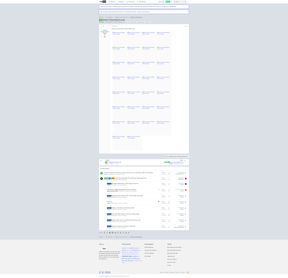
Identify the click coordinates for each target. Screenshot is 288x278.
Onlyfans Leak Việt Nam (130, 191)
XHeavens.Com (171, 256)
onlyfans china (125, 254)
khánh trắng (133, 22)
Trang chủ (182, 272)
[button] (116, 1)
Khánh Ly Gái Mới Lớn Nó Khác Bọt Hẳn (123, 208)
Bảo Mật (172, 272)
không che (135, 250)
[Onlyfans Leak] (102, 249)
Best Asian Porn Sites (172, 253)
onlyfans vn (148, 22)
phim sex (124, 258)
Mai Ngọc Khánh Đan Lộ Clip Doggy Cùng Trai (125, 183)
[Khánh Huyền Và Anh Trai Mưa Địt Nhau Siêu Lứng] (103, 221)
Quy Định (166, 272)
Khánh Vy (109, 202)
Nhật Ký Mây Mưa (123, 179)
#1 (187, 26)
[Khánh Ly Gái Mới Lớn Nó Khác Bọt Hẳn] (103, 209)
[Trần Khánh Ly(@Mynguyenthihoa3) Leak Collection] (103, 191)
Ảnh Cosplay (148, 256)
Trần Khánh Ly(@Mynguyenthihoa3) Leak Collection (121, 189)
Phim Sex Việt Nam (121, 185)
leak (140, 250)
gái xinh (137, 248)
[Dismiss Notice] (187, 12)
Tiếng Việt (107, 272)
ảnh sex (127, 22)
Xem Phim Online (171, 262)
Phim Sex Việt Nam (149, 253)
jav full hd (129, 250)
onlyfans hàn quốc (133, 254)
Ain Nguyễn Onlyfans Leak (113, 162)
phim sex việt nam (127, 260)
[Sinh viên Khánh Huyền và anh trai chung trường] (103, 215)
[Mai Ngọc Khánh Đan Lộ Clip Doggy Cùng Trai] (103, 184)
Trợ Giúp (177, 272)
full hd (127, 248)
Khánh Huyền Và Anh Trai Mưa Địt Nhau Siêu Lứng (126, 220)
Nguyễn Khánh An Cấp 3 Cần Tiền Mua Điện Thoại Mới (127, 195)
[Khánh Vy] (103, 203)
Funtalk (169, 265)
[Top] (186, 272)
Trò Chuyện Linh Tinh (120, 174)
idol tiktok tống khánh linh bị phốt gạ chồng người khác (131, 178)
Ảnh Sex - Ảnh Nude (123, 203)
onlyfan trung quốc (133, 252)
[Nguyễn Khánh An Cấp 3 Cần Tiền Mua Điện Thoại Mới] (103, 197)
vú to (123, 262)
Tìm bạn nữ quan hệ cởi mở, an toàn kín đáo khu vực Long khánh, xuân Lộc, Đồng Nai (128, 172)
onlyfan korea (125, 252)
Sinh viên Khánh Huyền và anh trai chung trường (125, 214)
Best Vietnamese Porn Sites (174, 250)
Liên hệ (161, 272)
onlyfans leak (141, 22)
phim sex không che (134, 258)
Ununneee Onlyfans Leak (174, 162)
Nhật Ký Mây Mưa (149, 247)
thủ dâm (140, 260)
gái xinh (132, 248)
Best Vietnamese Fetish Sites (174, 247)
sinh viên (135, 260)
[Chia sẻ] (185, 26)
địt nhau (124, 248)
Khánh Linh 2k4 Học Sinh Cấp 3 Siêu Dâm (124, 226)
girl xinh (124, 250)
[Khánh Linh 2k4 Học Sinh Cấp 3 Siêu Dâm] (103, 227)
